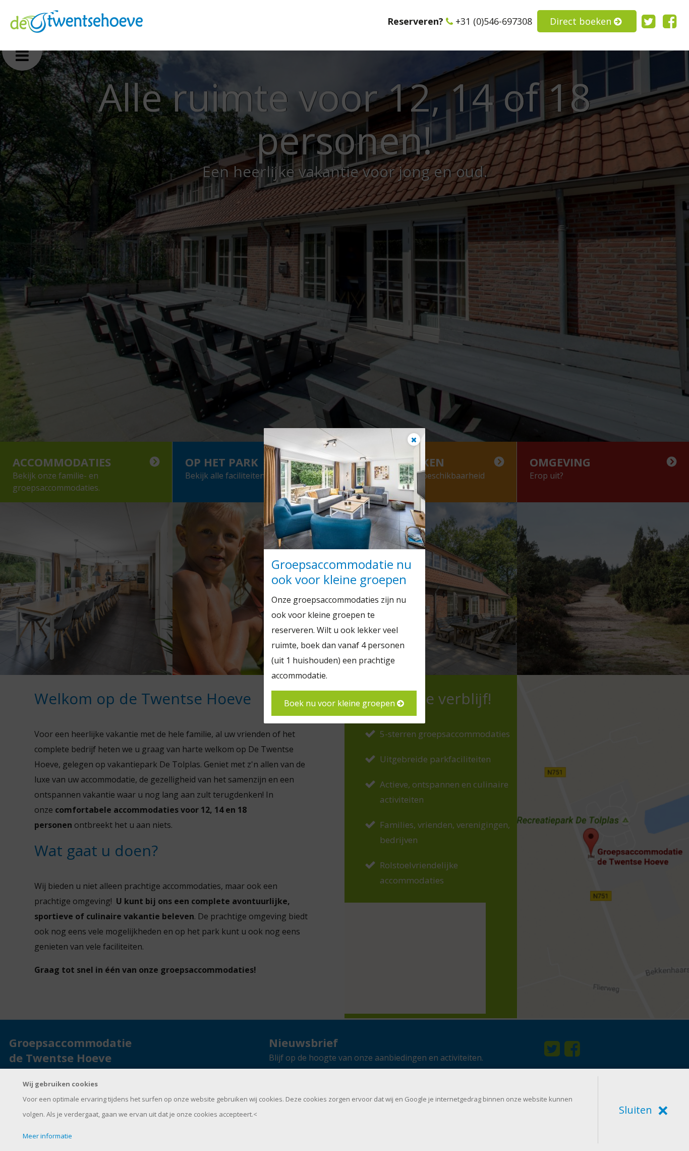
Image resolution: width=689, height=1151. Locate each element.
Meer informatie (47, 1135)
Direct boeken (582, 21)
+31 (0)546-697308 (493, 21)
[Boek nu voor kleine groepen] (344, 488)
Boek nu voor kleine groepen (340, 703)
